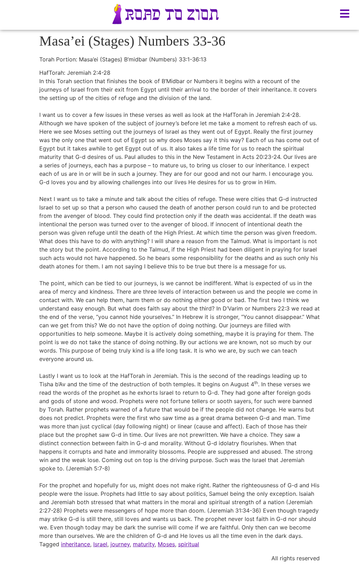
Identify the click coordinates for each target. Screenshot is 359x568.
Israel (100, 544)
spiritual (188, 544)
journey (120, 544)
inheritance (75, 544)
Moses (166, 544)
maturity (144, 544)
